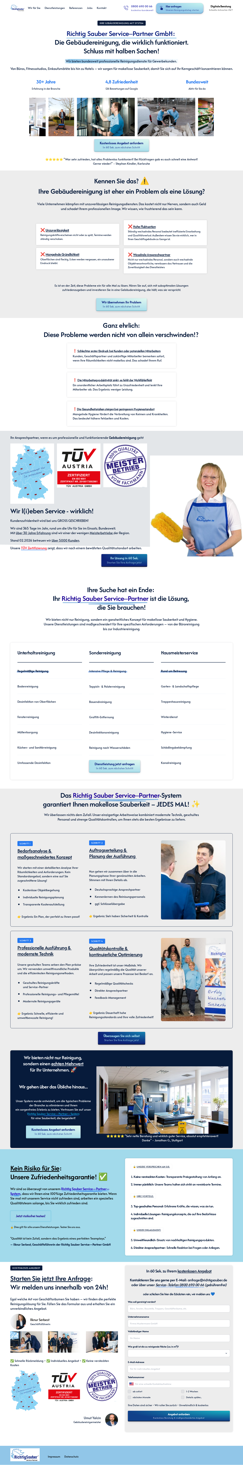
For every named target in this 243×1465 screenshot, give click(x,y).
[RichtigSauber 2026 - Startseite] (17, 7)
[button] (220, 1100)
